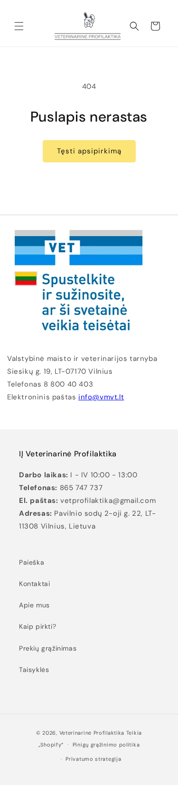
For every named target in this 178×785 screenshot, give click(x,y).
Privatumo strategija (93, 759)
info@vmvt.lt (101, 397)
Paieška (31, 562)
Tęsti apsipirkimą (89, 151)
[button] (19, 26)
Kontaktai (34, 583)
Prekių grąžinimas (47, 648)
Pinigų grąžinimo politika (106, 744)
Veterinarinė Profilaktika (92, 732)
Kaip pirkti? (37, 626)
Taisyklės (34, 669)
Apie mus (34, 605)
